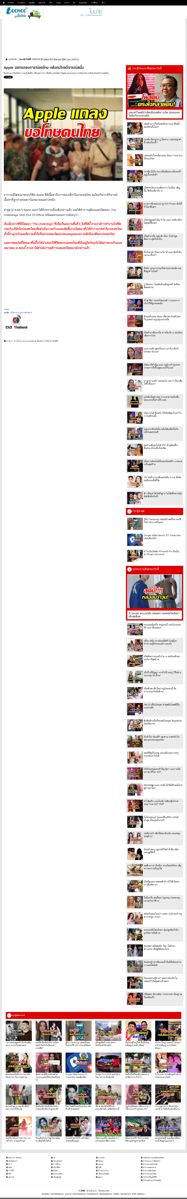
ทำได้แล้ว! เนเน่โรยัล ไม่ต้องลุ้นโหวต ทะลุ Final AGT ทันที (161, 803)
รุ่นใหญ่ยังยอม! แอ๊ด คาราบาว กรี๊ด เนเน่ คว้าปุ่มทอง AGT (137, 1107)
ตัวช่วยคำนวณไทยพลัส (152, 1180)
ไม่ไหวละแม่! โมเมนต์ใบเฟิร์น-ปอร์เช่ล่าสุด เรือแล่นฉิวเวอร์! (161, 819)
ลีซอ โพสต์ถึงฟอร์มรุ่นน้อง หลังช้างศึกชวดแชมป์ (78, 1107)
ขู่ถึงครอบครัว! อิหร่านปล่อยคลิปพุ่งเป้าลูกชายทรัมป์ (137, 1139)
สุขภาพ (11, 1177)
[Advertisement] (93, 36)
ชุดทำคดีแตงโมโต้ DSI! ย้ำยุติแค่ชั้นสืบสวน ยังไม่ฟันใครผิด (161, 447)
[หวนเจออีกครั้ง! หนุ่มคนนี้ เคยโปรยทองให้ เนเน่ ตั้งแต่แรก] (135, 629)
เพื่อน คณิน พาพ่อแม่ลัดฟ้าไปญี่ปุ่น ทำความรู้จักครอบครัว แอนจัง (160, 642)
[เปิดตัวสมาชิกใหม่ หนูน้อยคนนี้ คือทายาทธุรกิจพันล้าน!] (135, 693)
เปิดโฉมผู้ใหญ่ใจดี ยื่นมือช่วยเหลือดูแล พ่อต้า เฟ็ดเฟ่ (137, 1043)
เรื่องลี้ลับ (56, 1167)
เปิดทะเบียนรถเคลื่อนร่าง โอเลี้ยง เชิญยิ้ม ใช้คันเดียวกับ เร (162, 189)
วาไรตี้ (10, 1171)
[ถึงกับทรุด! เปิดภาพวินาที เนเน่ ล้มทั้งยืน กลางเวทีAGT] (135, 257)
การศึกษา (94, 3)
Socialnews (83, 3)
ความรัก (101, 1158)
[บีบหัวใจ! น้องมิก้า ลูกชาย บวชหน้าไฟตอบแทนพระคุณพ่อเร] (135, 741)
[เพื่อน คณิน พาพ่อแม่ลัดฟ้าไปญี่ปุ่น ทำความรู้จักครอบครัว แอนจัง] (135, 645)
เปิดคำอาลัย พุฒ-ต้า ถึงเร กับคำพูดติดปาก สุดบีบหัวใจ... (160, 237)
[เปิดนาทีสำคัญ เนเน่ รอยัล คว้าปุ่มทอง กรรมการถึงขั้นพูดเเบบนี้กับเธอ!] (135, 369)
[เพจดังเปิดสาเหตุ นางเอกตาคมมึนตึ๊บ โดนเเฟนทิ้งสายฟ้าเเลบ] (135, 401)
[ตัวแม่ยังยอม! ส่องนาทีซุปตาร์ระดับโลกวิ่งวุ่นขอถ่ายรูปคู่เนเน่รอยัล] (135, 321)
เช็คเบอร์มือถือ (103, 1174)
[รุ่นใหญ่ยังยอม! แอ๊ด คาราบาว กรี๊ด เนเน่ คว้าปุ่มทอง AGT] (138, 1094)
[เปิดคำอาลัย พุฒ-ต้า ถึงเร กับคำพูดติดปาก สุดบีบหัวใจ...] (135, 241)
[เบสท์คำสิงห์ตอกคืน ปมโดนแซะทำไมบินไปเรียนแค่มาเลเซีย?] (49, 1031)
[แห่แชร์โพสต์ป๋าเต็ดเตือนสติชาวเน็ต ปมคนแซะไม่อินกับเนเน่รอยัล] (154, 90)
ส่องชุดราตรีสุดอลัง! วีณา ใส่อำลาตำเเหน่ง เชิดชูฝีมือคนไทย (159, 947)
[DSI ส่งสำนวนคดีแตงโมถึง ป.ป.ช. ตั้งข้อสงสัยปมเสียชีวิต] (135, 482)
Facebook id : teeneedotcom (99, 1194)
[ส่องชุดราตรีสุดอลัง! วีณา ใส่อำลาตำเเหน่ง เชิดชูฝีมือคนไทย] (135, 950)
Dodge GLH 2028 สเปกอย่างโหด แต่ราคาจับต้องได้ (107, 1075)
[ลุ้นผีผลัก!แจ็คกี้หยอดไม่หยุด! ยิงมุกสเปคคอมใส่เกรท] (135, 725)
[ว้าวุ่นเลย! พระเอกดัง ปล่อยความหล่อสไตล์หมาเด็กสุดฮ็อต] (154, 591)
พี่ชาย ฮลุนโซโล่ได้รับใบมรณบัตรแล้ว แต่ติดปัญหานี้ (107, 1107)
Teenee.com (103, 1191)
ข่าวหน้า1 (21, 3)
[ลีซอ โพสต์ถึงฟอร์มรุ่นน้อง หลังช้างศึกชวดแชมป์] (79, 1094)
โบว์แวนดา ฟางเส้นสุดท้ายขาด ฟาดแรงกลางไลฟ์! (168, 1075)
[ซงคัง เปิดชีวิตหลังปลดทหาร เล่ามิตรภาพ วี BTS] (138, 1063)
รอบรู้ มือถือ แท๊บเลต (31, 73)
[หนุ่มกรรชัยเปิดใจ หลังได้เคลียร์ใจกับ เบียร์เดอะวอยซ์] (135, 434)
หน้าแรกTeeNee (13, 73)
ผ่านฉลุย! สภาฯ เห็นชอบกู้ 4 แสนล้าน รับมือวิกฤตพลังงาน (167, 1107)
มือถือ (55, 1171)
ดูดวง (100, 1177)
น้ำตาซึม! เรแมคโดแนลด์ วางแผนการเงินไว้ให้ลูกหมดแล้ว (162, 302)
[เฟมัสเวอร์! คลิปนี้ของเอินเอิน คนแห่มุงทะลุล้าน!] (135, 838)
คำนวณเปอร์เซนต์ (150, 1164)
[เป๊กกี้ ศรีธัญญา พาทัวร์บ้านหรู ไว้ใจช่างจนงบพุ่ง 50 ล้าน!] (135, 677)
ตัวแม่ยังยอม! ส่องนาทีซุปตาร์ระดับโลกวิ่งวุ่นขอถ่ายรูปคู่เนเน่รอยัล (162, 318)
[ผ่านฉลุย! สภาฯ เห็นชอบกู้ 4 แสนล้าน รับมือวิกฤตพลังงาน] (168, 1094)
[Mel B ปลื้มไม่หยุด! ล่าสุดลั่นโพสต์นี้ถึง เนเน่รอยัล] (135, 709)
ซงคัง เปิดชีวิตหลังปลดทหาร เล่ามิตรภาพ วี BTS (137, 1075)
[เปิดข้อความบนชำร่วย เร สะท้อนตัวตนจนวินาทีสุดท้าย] (135, 661)
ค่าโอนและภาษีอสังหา (151, 1161)
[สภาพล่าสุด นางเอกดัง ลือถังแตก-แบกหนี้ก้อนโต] (19, 1094)
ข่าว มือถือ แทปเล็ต (50, 73)
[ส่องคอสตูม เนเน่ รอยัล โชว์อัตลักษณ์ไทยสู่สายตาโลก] (135, 790)
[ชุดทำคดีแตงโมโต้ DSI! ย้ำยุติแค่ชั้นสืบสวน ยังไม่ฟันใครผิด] (135, 450)
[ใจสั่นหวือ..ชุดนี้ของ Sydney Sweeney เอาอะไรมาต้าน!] (135, 902)
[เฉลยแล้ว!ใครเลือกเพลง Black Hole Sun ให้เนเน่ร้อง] (135, 160)
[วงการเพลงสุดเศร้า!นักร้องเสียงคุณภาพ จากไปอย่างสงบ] (19, 1031)
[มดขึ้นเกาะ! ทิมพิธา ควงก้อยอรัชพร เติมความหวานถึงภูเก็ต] (135, 870)
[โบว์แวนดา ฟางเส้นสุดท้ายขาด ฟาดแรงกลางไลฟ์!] (168, 1063)
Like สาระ (42, 3)
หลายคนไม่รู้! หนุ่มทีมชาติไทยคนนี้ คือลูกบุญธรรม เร (167, 1139)
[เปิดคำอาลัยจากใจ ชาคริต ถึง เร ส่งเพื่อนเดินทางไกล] (135, 337)
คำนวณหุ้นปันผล (149, 1171)
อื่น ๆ (103, 3)
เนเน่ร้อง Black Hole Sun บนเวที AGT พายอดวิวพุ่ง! (18, 1139)
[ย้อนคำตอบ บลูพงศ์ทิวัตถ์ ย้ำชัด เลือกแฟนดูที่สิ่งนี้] (135, 854)
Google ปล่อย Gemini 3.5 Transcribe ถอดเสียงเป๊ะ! (76, 1075)
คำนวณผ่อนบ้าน (149, 1167)
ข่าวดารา (11, 3)
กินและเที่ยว (58, 1174)
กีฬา (51, 3)
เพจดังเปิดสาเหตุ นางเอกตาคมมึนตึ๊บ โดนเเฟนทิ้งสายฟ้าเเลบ (161, 398)
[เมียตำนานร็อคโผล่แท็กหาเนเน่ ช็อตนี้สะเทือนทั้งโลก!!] (135, 128)
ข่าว (10, 1164)
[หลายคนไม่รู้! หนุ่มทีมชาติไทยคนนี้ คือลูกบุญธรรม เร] (168, 1126)
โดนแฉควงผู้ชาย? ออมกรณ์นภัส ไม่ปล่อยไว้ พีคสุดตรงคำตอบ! (160, 979)
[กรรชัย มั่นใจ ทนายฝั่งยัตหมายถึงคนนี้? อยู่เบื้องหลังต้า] (135, 176)
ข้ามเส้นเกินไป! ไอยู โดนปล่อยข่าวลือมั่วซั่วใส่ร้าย (48, 1139)
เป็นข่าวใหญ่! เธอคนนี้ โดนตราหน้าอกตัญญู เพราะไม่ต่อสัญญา (168, 1045)
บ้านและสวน (103, 1171)
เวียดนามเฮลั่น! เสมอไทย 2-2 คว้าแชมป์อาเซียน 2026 (107, 1139)
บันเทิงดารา (13, 1161)
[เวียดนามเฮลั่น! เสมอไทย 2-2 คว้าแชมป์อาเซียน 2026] (108, 1126)
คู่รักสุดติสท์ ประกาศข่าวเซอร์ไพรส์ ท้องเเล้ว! (105, 1043)
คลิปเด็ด (32, 3)
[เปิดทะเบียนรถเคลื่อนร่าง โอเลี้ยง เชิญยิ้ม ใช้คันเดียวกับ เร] (135, 192)
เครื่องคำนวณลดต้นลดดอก (153, 1158)
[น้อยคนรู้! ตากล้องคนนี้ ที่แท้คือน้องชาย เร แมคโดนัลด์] (135, 967)
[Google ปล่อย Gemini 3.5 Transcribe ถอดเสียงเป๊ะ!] (135, 540)
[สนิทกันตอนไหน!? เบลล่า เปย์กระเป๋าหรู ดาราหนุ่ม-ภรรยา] (135, 918)
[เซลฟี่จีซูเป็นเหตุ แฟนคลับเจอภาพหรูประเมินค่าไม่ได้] (135, 757)
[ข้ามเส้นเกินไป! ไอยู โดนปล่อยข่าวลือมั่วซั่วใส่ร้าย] (49, 1126)
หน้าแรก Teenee (14, 1158)
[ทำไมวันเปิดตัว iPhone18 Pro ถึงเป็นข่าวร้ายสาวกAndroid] (135, 556)
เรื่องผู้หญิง (57, 1177)
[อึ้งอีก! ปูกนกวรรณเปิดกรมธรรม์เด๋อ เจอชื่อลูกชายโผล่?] (135, 273)
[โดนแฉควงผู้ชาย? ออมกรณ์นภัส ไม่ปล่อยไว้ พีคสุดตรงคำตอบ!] (135, 983)
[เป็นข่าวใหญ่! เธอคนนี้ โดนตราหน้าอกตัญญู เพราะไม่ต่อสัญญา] (168, 1031)
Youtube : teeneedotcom (52, 1194)
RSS (134, 1194)
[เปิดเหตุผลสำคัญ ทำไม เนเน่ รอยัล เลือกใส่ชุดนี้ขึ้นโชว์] (135, 224)
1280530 (36, 59)
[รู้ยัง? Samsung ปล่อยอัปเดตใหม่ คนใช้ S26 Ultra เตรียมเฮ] (135, 524)
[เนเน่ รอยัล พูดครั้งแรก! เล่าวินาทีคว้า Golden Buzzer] (135, 353)
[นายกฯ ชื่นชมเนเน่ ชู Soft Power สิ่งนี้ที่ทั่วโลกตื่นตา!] (135, 208)
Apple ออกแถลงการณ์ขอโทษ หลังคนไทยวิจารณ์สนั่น (85, 73)
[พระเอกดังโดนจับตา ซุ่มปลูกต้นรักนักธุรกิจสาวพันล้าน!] (135, 934)
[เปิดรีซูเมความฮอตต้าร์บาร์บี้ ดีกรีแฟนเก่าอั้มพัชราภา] (135, 886)
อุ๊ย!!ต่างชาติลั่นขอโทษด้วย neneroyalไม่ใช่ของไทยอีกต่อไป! (48, 1077)
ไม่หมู (58, 3)
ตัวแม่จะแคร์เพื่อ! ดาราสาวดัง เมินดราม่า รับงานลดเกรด (18, 1075)
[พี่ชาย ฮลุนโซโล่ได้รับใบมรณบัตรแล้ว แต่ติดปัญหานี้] (108, 1094)
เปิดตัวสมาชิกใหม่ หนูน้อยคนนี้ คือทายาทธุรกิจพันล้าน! (160, 690)
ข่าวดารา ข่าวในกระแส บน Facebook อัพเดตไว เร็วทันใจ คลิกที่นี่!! (32, 341)
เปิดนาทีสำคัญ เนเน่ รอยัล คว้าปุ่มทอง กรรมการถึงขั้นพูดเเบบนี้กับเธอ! (162, 366)
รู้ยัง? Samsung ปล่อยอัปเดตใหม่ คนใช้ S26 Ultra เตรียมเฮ (162, 521)
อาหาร (66, 3)
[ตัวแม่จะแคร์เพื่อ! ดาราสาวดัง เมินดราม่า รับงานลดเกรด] (19, 1063)
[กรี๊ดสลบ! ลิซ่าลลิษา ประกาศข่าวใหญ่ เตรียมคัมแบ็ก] (135, 999)
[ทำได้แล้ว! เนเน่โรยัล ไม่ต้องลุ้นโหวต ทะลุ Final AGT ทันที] (135, 806)
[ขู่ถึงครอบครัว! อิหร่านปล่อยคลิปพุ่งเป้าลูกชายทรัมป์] (138, 1126)
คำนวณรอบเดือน (149, 1174)
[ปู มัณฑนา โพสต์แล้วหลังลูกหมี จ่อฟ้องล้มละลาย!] (135, 289)
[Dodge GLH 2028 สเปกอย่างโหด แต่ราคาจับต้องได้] (108, 1063)
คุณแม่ (100, 1164)
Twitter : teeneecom (121, 1194)
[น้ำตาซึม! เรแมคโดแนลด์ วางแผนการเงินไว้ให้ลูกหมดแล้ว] (135, 305)
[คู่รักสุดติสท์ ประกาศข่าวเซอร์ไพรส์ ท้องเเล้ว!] (108, 1031)
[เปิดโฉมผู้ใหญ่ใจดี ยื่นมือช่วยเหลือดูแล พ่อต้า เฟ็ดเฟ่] (138, 1031)
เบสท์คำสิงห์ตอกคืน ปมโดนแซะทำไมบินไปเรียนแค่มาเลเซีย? (47, 1045)
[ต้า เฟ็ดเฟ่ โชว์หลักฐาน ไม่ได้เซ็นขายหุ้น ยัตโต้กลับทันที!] (135, 498)
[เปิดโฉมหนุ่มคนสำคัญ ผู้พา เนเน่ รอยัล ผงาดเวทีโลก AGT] (135, 773)
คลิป (10, 1167)
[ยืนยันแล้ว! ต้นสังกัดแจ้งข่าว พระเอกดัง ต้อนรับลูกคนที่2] (49, 1094)
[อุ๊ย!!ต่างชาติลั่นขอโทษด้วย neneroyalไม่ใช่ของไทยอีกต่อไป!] (49, 1063)
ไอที (99, 1167)
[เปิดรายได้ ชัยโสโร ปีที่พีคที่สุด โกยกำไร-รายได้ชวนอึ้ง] (135, 417)
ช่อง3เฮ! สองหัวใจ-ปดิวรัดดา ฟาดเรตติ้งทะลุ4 (78, 1139)
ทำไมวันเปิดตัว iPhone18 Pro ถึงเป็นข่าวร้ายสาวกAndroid (161, 553)
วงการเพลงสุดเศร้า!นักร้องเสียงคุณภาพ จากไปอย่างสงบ (18, 1043)
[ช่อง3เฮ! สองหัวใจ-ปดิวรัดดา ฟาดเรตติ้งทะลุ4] (79, 1126)
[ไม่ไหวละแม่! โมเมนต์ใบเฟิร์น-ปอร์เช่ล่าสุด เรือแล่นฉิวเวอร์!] (135, 822)
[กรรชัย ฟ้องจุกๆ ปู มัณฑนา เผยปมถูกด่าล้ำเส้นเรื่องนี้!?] (135, 144)
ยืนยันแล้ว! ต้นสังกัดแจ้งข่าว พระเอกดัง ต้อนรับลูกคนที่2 (47, 1107)
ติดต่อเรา (140, 1194)
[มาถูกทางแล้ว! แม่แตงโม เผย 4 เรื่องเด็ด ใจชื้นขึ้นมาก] (135, 385)
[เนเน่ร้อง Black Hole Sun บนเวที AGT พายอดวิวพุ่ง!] (19, 1126)
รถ (74, 3)
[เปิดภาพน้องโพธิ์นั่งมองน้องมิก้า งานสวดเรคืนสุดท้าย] (135, 466)
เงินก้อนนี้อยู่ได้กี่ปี (150, 1177)
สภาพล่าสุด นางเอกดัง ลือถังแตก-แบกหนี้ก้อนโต (17, 1107)
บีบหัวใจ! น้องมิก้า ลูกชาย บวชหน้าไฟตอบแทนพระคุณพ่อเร (161, 738)
